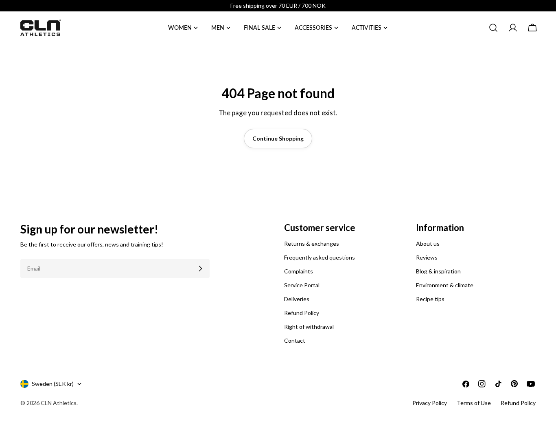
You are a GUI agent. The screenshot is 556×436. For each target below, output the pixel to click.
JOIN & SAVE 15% (198, 268)
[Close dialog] (426, 126)
